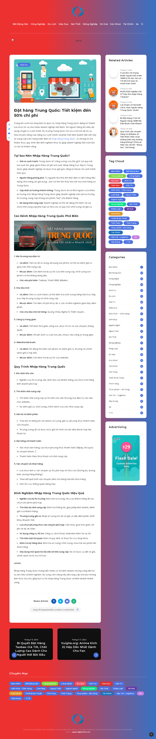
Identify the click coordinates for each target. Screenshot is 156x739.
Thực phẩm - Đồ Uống (121, 228)
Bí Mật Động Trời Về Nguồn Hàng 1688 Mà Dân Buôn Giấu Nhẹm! (131, 121)
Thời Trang (131, 223)
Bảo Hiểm (115, 171)
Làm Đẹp (115, 195)
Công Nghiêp (38, 24)
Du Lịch (52, 24)
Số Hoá (104, 24)
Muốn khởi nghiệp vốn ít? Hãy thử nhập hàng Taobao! (131, 94)
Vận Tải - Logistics (119, 237)
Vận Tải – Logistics (117, 395)
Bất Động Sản (20, 24)
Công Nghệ (135, 176)
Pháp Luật (116, 209)
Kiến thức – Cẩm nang (119, 313)
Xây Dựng (115, 242)
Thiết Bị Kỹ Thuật (119, 218)
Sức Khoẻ (115, 24)
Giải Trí (129, 185)
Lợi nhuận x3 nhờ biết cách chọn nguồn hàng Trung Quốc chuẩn (131, 107)
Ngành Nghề (117, 199)
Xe (137, 24)
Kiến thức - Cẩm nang (121, 190)
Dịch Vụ (24, 65)
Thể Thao (115, 223)
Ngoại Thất (131, 195)
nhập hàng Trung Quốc (64, 138)
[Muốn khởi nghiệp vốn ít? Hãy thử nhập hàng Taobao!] (113, 91)
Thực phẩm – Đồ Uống (119, 389)
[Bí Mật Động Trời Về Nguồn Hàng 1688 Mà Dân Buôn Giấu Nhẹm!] (113, 118)
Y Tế (128, 242)
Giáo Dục (64, 24)
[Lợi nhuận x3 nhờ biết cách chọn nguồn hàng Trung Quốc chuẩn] (113, 105)
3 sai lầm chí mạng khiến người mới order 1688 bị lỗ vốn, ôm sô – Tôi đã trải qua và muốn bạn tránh (131, 78)
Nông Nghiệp (90, 24)
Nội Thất (76, 24)
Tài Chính (128, 24)
